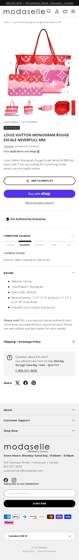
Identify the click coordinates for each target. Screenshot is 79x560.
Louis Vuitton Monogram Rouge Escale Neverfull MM (36, 22)
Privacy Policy (28, 551)
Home (6, 22)
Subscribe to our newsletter (21, 483)
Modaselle (43, 547)
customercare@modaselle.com (23, 470)
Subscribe (39, 503)
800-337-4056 (14, 3)
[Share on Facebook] (25, 383)
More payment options (39, 202)
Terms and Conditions (46, 551)
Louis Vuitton (11, 122)
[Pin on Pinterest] (34, 383)
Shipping (8, 146)
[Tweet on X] (17, 383)
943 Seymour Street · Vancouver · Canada (49, 3)
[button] (65, 11)
